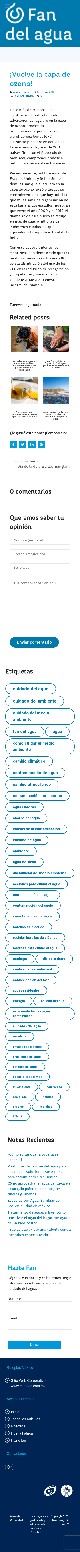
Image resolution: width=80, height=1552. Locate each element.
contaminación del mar (31, 980)
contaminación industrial (32, 969)
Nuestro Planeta (24, 95)
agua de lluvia (24, 862)
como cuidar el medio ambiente (33, 746)
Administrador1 (21, 92)
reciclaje (46, 1106)
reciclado (20, 1097)
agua (57, 731)
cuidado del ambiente (34, 701)
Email (12, 1318)
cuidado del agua (30, 688)
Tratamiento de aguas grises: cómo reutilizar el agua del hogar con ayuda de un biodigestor (39, 1217)
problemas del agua (27, 1056)
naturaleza (54, 1087)
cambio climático (29, 761)
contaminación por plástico (37, 795)
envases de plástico (27, 1046)
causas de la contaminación (36, 829)
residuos (19, 1036)
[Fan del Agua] (38, 23)
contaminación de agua (35, 772)
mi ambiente (21, 1087)
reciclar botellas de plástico (35, 938)
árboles (18, 1106)
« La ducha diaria (24, 461)
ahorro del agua (26, 818)
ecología (20, 959)
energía (19, 1001)
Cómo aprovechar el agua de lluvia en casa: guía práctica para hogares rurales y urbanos (39, 1188)
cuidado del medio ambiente (31, 716)
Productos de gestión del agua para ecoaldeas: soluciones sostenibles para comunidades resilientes (37, 1171)
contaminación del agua (32, 895)
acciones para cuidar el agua (36, 884)
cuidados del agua (27, 1026)
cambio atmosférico (32, 784)
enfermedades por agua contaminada (31, 1013)
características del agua (32, 916)
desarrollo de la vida (27, 1076)
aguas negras (24, 807)
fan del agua (25, 731)
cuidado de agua (27, 840)
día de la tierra (54, 959)
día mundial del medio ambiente (40, 873)
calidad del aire (53, 1001)
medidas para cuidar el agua (35, 948)
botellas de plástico (28, 927)
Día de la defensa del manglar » (43, 467)
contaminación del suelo (33, 906)
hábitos (48, 1097)
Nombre (14, 1299)
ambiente (21, 851)
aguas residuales (26, 990)
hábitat (17, 1116)
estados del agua (25, 1066)
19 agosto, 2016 (45, 92)
